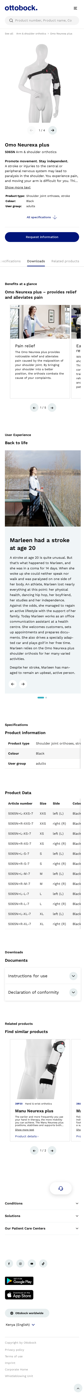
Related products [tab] (65, 261)
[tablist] (42, 262)
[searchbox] (42, 20)
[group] (40, 351)
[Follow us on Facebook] (9, 1263)
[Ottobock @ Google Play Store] (19, 1281)
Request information (42, 237)
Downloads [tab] (36, 261)
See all (9, 33)
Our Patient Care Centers (25, 1228)
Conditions (14, 1203)
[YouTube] (32, 1263)
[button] (34, 407)
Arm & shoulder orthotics (31, 33)
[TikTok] (43, 1263)
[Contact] (61, 1188)
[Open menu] (75, 8)
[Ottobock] (21, 8)
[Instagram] (20, 1263)
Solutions (12, 1216)
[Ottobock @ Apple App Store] (19, 1295)
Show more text (18, 187)
